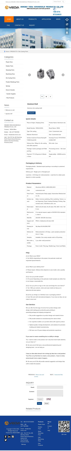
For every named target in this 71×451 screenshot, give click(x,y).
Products (40, 421)
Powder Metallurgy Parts (12, 82)
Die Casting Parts (23, 51)
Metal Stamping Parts (40, 433)
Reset (46, 403)
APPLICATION (46, 19)
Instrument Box (58, 374)
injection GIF (9, 113)
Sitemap (23, 444)
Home (7, 51)
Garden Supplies (11, 94)
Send (39, 403)
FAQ (8, 25)
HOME (9, 19)
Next (63, 75)
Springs (8, 86)
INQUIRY (32, 25)
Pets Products (10, 98)
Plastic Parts (9, 62)
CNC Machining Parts (41, 439)
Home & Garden (10, 90)
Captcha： (31, 399)
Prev (29, 75)
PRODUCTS (33, 19)
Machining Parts (10, 74)
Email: (32, 387)
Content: (31, 391)
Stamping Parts (10, 70)
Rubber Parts (9, 66)
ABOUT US (19, 19)
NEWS (58, 19)
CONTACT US (19, 25)
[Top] (67, 33)
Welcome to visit (10, 110)
